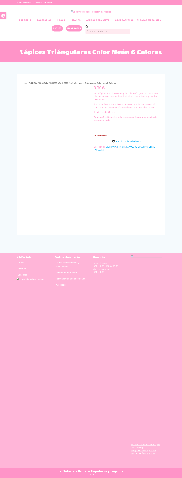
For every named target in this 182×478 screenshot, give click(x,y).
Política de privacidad (66, 272)
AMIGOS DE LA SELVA (97, 20)
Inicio (25, 83)
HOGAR (61, 20)
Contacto (22, 274)
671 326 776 (149, 453)
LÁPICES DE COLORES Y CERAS (63, 83)
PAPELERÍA (25, 20)
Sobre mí (22, 268)
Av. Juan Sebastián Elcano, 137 (145, 444)
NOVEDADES (74, 28)
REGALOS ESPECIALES (149, 20)
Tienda (21, 262)
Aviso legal (61, 284)
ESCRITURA (44, 83)
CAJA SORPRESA (124, 20)
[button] (3, 15)
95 (132, 453)
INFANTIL (76, 20)
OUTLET (57, 28)
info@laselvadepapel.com (143, 450)
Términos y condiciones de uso (70, 278)
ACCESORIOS (44, 20)
